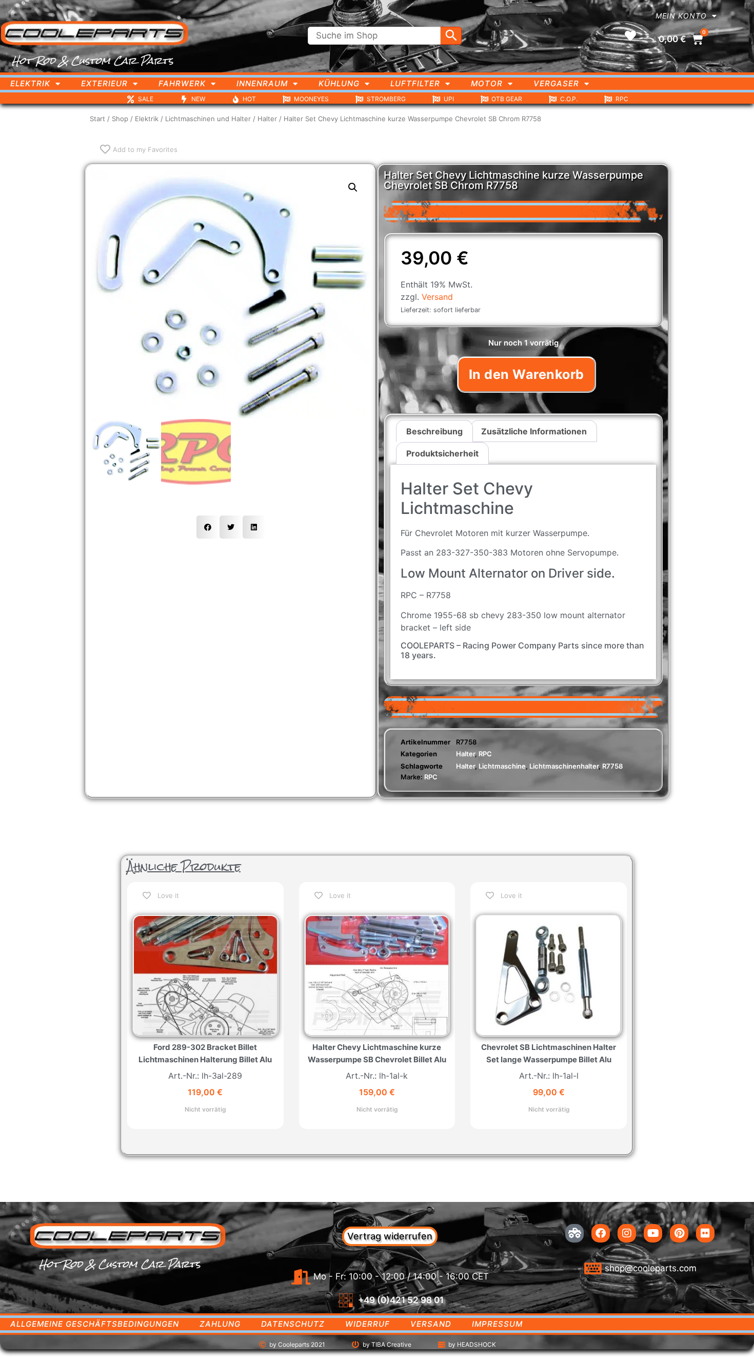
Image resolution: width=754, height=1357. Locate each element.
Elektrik (30, 83)
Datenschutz (293, 1324)
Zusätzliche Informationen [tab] (534, 431)
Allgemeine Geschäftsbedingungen (94, 1324)
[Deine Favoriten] (630, 36)
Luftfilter (415, 83)
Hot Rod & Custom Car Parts (92, 60)
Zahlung (220, 1324)
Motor (487, 83)
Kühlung (339, 83)
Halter (267, 118)
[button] (353, 187)
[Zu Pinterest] (679, 1233)
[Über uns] (574, 1233)
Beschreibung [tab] (434, 431)
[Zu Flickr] (705, 1233)
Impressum (497, 1324)
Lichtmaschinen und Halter (208, 118)
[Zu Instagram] (627, 1233)
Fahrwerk (182, 83)
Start (97, 118)
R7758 (612, 766)
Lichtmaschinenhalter (564, 766)
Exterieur (104, 83)
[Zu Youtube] (653, 1233)
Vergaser (556, 83)
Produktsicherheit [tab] (442, 453)
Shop (120, 118)
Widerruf (367, 1324)
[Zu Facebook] (600, 1233)
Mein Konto (681, 15)
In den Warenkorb (526, 374)
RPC (485, 754)
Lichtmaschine (502, 766)
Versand (437, 297)
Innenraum (262, 83)
